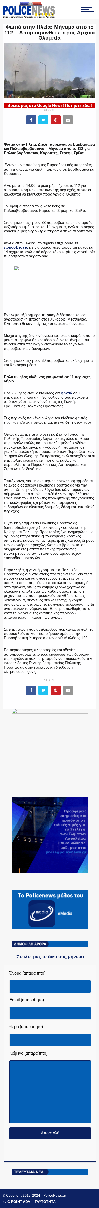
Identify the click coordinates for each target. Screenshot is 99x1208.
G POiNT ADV (18, 1202)
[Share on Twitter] (43, 119)
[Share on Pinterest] (56, 119)
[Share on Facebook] (31, 119)
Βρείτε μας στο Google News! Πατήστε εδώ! (49, 105)
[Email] (68, 119)
